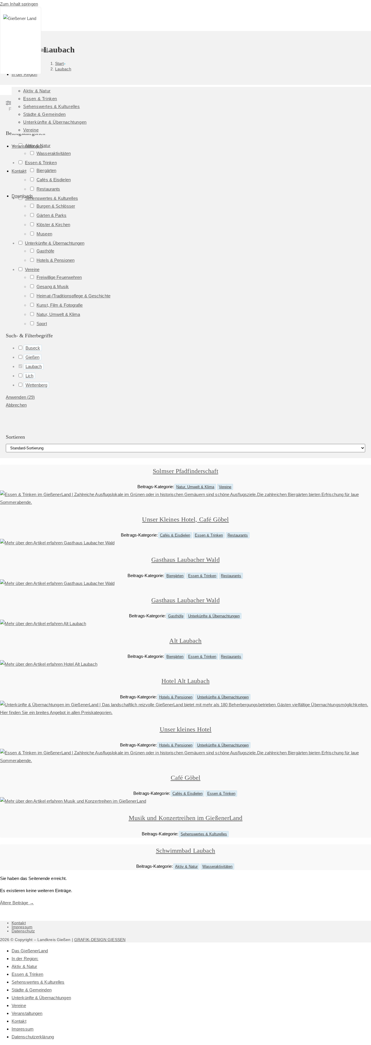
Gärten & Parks (51, 215)
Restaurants (238, 535)
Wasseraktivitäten (217, 866)
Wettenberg (36, 385)
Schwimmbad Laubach (185, 850)
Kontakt (19, 922)
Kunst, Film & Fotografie (60, 305)
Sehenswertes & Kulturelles (204, 834)
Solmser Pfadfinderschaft (185, 471)
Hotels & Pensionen (55, 260)
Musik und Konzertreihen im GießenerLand (186, 817)
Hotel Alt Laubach (185, 681)
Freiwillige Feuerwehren (59, 277)
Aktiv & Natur (186, 866)
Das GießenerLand (30, 950)
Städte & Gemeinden (32, 989)
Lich (29, 375)
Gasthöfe (45, 250)
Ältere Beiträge (17, 902)
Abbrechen (16, 404)
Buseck (33, 347)
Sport (42, 323)
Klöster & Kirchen (53, 224)
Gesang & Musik (53, 286)
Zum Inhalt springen (19, 3)
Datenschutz (23, 931)
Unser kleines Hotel (186, 729)
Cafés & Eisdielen (175, 535)
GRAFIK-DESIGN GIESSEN (100, 939)
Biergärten (174, 576)
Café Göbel (186, 777)
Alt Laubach (185, 640)
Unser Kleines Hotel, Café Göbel (185, 519)
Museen (44, 233)
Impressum (22, 927)
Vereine (32, 269)
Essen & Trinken (209, 535)
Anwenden (20, 397)
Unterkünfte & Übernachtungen (54, 243)
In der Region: (25, 958)
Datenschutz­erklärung (33, 1036)
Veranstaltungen (27, 1013)
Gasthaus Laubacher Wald (185, 559)
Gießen (32, 357)
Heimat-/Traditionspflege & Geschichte (73, 295)
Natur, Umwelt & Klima (58, 314)
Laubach (34, 366)
